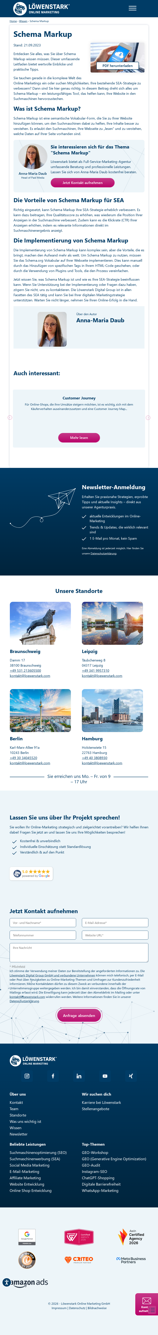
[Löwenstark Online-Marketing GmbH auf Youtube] (105, 1076)
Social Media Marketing (30, 1165)
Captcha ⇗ (48, 1037)
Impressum (59, 1308)
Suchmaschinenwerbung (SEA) (35, 1158)
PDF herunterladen (118, 65)
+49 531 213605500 (25, 670)
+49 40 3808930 (94, 757)
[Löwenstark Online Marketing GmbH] (41, 8)
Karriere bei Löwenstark (101, 1102)
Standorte (18, 1114)
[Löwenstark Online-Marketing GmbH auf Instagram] (27, 1076)
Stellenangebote (95, 1108)
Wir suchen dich (96, 1094)
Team (14, 1108)
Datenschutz (77, 1308)
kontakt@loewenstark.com (30, 675)
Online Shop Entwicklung (31, 1190)
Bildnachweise (97, 1308)
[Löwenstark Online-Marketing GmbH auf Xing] (131, 1076)
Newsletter (19, 1133)
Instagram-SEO (94, 1171)
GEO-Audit (91, 1165)
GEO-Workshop (95, 1152)
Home (13, 21)
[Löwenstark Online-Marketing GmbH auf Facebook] (53, 1076)
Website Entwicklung (27, 1184)
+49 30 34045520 (23, 757)
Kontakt (16, 1102)
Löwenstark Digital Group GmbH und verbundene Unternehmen (52, 975)
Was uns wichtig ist (25, 1121)
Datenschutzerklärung (103, 553)
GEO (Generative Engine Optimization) (114, 1158)
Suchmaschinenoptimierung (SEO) (38, 1152)
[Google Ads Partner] (27, 1237)
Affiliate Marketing (25, 1177)
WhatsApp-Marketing (100, 1190)
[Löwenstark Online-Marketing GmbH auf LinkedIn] (79, 1076)
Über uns (18, 1094)
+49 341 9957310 (95, 670)
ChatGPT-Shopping (98, 1177)
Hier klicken (37, 1033)
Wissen (15, 1127)
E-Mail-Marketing (24, 1171)
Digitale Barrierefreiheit (101, 1184)
